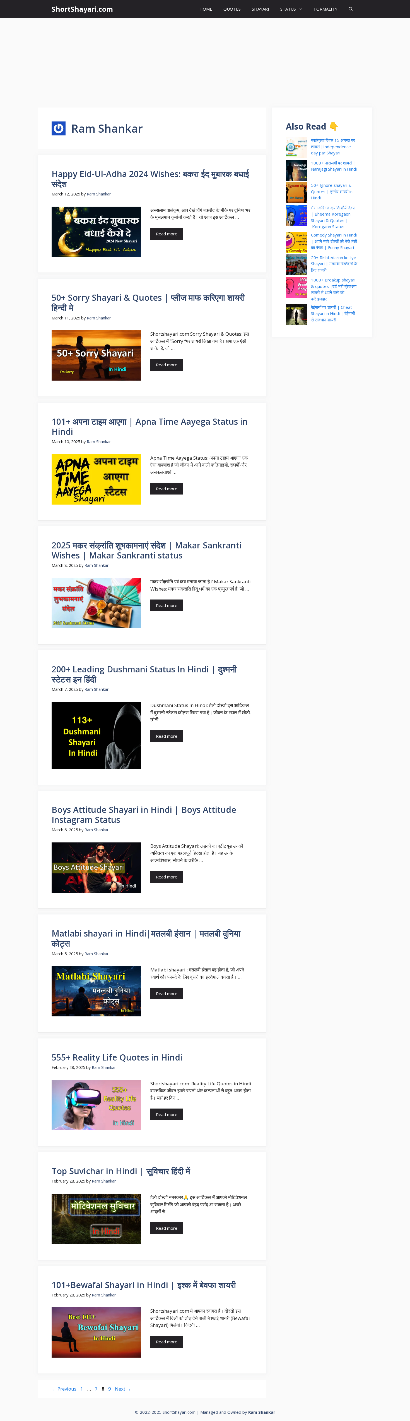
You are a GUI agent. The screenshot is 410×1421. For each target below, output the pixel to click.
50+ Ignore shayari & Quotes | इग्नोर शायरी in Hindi (332, 191)
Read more (166, 234)
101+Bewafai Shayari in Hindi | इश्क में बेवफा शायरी (144, 1285)
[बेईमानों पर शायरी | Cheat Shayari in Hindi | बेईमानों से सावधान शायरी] (296, 315)
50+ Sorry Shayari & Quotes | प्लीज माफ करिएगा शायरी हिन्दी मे (148, 302)
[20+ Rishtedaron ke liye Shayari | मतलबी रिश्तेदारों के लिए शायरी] (296, 265)
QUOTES (232, 9)
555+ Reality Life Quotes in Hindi (117, 1057)
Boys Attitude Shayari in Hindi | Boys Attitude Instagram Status (144, 814)
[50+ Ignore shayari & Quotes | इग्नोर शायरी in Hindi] (296, 193)
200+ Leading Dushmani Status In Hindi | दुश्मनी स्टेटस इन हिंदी (144, 674)
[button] (350, 9)
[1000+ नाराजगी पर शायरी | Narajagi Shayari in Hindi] (296, 171)
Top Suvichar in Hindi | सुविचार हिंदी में (121, 1171)
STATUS (288, 9)
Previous (64, 1389)
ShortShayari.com (82, 9)
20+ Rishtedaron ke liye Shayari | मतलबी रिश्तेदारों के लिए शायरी (334, 264)
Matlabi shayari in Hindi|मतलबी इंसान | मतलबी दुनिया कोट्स (146, 938)
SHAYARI (260, 9)
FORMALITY (325, 9)
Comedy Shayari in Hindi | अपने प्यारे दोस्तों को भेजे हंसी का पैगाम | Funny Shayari (334, 241)
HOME (205, 9)
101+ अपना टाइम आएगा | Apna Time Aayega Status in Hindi (150, 426)
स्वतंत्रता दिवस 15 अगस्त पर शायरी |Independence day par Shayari (333, 146)
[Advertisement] (205, 60)
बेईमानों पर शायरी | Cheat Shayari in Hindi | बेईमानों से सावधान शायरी (333, 313)
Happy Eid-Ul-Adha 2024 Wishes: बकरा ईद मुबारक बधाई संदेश (150, 179)
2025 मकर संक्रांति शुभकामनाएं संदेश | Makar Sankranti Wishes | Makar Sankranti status (147, 550)
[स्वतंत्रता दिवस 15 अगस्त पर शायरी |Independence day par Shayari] (296, 148)
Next (123, 1389)
